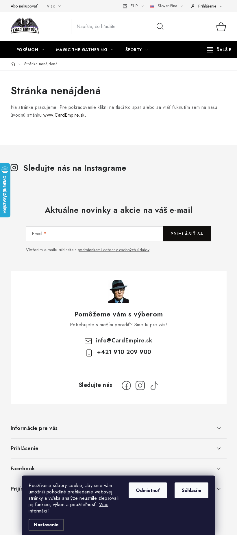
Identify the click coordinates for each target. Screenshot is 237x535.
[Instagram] (140, 385)
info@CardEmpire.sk (124, 340)
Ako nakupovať (24, 6)
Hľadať (160, 26)
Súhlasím (191, 490)
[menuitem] (30, 49)
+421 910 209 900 (124, 352)
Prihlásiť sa (187, 234)
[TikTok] (154, 385)
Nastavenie (46, 524)
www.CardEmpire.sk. (64, 115)
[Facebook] (126, 385)
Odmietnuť (148, 490)
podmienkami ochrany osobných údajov (114, 250)
